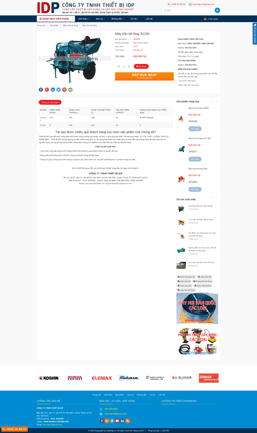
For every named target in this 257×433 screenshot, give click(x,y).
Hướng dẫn (117, 19)
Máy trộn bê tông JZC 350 (199, 138)
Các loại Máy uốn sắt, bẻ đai (200, 206)
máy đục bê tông (187, 290)
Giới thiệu (82, 19)
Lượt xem (119, 46)
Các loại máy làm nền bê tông (201, 262)
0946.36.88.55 (178, 4)
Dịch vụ (99, 19)
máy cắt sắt (185, 281)
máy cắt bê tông (204, 286)
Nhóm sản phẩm (122, 43)
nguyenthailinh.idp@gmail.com (119, 183)
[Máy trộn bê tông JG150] (74, 59)
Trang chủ (41, 25)
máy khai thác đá (187, 277)
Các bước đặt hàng (187, 81)
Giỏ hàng (142, 66)
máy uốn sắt (205, 277)
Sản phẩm (54, 25)
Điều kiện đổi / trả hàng (189, 85)
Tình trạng (119, 50)
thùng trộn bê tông (203, 281)
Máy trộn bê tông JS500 (198, 108)
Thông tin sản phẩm (50, 102)
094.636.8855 (111, 409)
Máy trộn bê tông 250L (198, 169)
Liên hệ (149, 19)
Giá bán (119, 56)
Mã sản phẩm (121, 39)
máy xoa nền (185, 286)
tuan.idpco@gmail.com (204, 4)
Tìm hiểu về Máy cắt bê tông (200, 219)
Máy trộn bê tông (70, 25)
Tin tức (134, 19)
